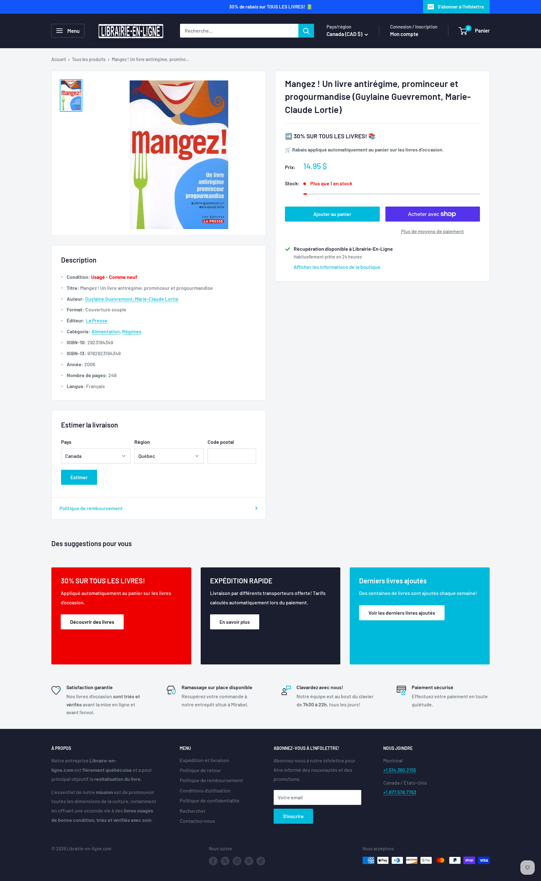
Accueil (58, 59)
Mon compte (404, 34)
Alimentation (105, 331)
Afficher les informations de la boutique (337, 267)
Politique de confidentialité (210, 800)
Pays (66, 442)
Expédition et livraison (204, 760)
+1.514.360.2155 (399, 770)
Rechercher (193, 811)
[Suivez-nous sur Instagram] (237, 861)
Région (142, 442)
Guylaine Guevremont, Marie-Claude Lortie (131, 299)
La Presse (96, 320)
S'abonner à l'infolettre (461, 6)
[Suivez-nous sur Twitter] (225, 861)
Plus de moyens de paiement (432, 231)
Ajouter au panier (332, 214)
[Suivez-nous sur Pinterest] (249, 861)
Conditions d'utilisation (205, 790)
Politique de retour (200, 770)
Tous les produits (89, 59)
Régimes (132, 331)
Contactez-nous (197, 821)
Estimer (79, 477)
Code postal (221, 442)
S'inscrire (293, 816)
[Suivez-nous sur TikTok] (260, 861)
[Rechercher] (306, 31)
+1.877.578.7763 (399, 792)
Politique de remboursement (91, 508)
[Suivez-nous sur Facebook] (213, 861)
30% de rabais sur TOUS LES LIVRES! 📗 (270, 6)
